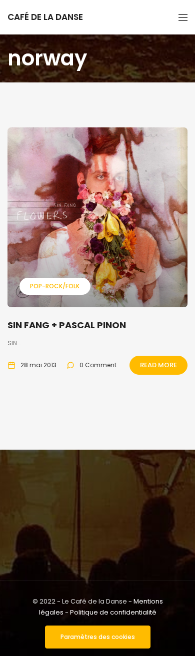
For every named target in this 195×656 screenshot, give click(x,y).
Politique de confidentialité (113, 612)
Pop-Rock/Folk (55, 286)
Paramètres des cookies (97, 637)
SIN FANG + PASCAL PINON (67, 325)
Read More (158, 365)
